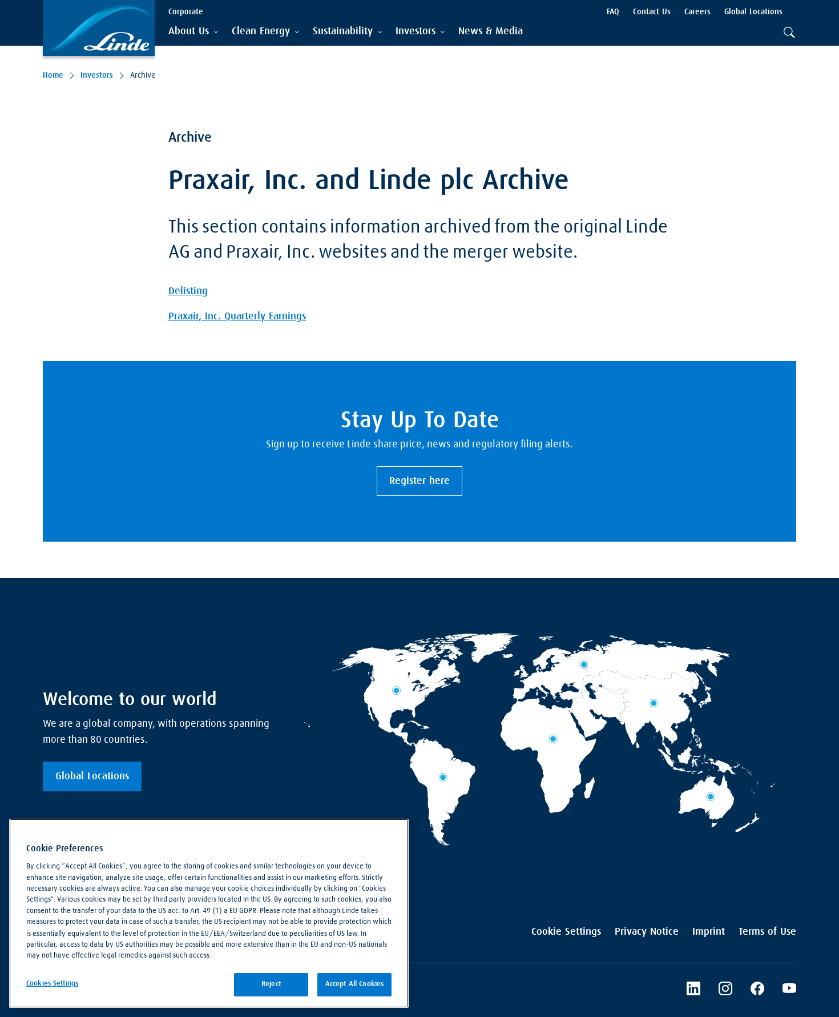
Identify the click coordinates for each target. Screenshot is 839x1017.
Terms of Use (767, 932)
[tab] (193, 31)
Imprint (708, 932)
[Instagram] (725, 990)
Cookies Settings (52, 983)
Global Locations (92, 776)
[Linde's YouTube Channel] (789, 990)
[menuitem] (490, 31)
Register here (419, 481)
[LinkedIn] (693, 990)
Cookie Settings (566, 932)
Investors (96, 75)
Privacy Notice (647, 932)
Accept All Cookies (354, 984)
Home (53, 75)
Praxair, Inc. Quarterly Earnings (237, 316)
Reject (271, 984)
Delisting (188, 291)
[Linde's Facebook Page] (757, 990)
